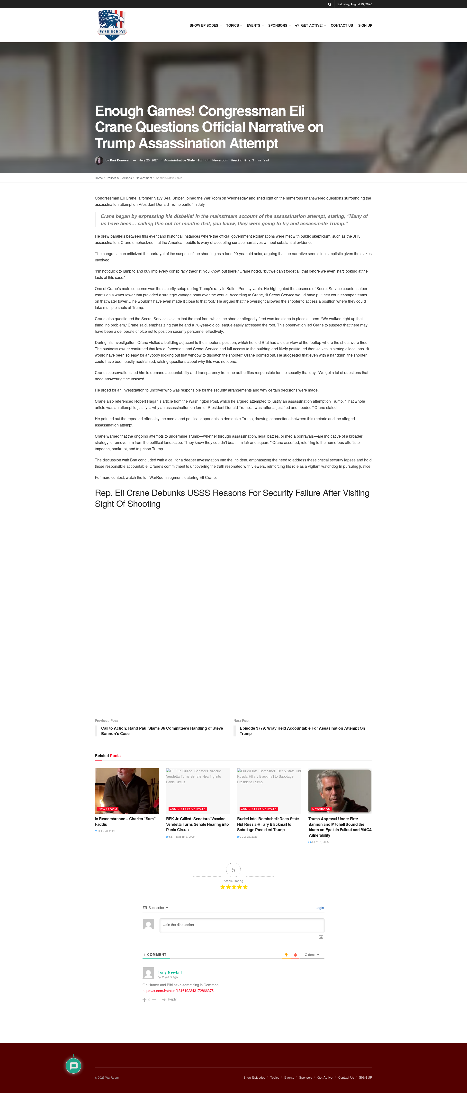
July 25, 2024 (148, 160)
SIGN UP (365, 25)
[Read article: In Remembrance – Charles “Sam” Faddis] (127, 791)
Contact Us (342, 25)
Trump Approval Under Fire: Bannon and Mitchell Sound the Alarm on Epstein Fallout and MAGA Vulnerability (340, 827)
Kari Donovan (120, 160)
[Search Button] (329, 4)
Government (144, 178)
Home (99, 178)
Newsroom (220, 160)
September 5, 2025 (181, 836)
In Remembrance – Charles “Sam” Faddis (125, 821)
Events (253, 25)
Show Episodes (204, 25)
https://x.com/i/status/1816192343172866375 (178, 990)
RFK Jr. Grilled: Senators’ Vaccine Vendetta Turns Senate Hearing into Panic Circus (197, 824)
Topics (232, 25)
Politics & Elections (119, 178)
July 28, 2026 (106, 831)
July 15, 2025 (320, 842)
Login (319, 907)
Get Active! (312, 25)
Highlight (203, 160)
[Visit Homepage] (112, 25)
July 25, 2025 (248, 836)
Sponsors (277, 25)
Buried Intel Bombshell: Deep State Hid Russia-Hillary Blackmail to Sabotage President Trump (268, 824)
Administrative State (179, 160)
